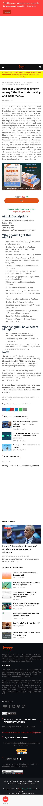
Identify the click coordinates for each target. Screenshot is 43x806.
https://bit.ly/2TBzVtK (21, 211)
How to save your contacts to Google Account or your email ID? (26, 584)
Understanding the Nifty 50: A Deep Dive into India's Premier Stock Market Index (26, 435)
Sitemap (11, 784)
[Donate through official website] (21, 753)
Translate (19, 774)
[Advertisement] (21, 40)
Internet (21, 404)
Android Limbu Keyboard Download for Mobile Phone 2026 (26, 614)
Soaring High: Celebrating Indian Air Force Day (26, 446)
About (30, 781)
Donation (23, 781)
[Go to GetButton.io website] (5, 803)
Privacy (33, 784)
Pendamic (10, 82)
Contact (36, 781)
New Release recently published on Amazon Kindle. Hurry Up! (21, 74)
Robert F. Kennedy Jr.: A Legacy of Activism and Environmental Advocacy (25, 424)
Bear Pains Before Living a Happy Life (26, 623)
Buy (21, 201)
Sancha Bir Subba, (27, 789)
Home (4, 82)
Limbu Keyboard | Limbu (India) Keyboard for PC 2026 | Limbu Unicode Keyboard (24, 594)
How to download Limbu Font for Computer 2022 (25, 574)
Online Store (14, 781)
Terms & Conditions (22, 784)
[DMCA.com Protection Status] (9, 714)
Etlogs (20, 789)
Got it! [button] (7, 12)
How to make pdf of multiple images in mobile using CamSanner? (26, 605)
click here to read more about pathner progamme (21, 732)
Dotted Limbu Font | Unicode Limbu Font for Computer (26, 634)
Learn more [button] (31, 6)
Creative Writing (12, 404)
